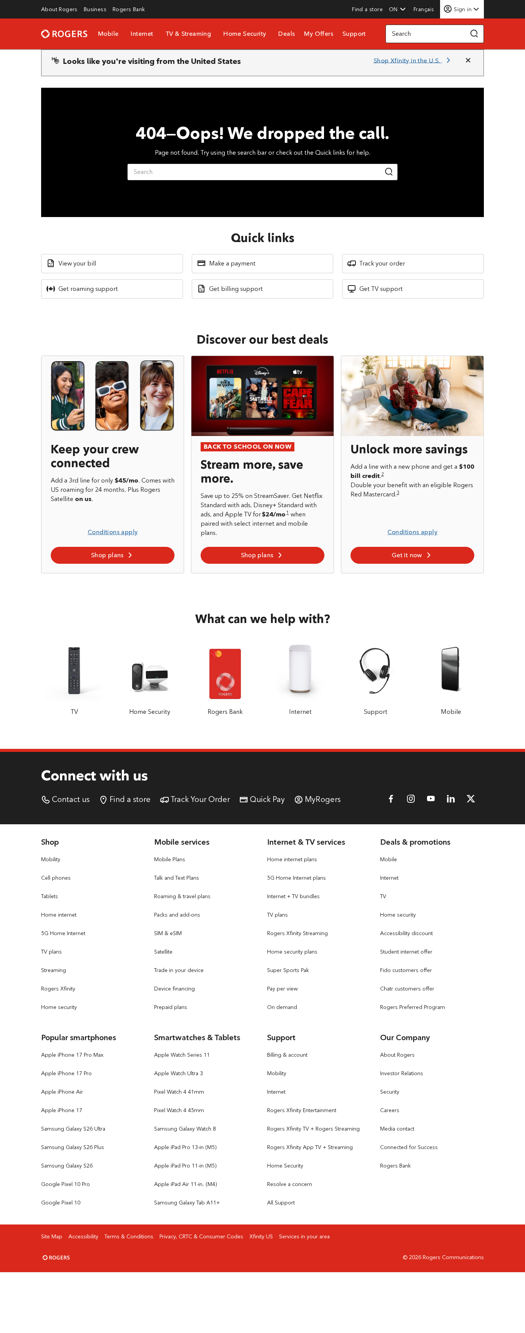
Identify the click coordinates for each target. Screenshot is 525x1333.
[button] (397, 9)
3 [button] (398, 492)
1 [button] (287, 512)
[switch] (424, 9)
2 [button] (382, 474)
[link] (59, 9)
